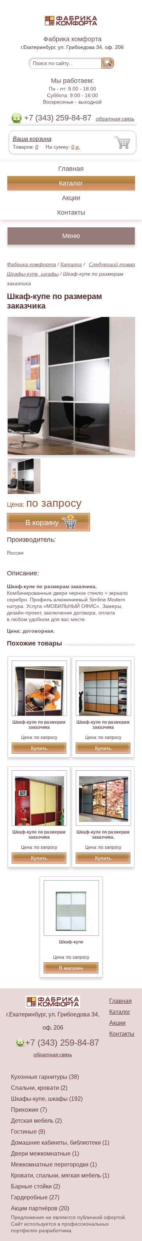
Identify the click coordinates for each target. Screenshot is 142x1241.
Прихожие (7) (29, 1110)
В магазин (71, 968)
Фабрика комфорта (31, 264)
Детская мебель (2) (36, 1121)
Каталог (71, 183)
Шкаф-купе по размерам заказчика (39, 725)
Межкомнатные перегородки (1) (54, 1164)
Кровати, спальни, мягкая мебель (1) (60, 1175)
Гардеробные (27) (35, 1197)
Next (127, 472)
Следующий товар (112, 264)
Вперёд (123, 382)
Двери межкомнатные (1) (45, 1153)
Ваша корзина (32, 139)
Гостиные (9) (28, 1132)
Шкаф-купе (71, 942)
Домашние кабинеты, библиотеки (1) (60, 1143)
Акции (71, 198)
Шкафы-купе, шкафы (33, 274)
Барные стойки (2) (35, 1186)
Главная (71, 168)
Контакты (71, 212)
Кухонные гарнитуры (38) (45, 1077)
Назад (18, 382)
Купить (39, 748)
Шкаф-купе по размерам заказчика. (103, 835)
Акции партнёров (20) (40, 1208)
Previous (20, 472)
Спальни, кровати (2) (39, 1088)
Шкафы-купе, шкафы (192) (47, 1099)
